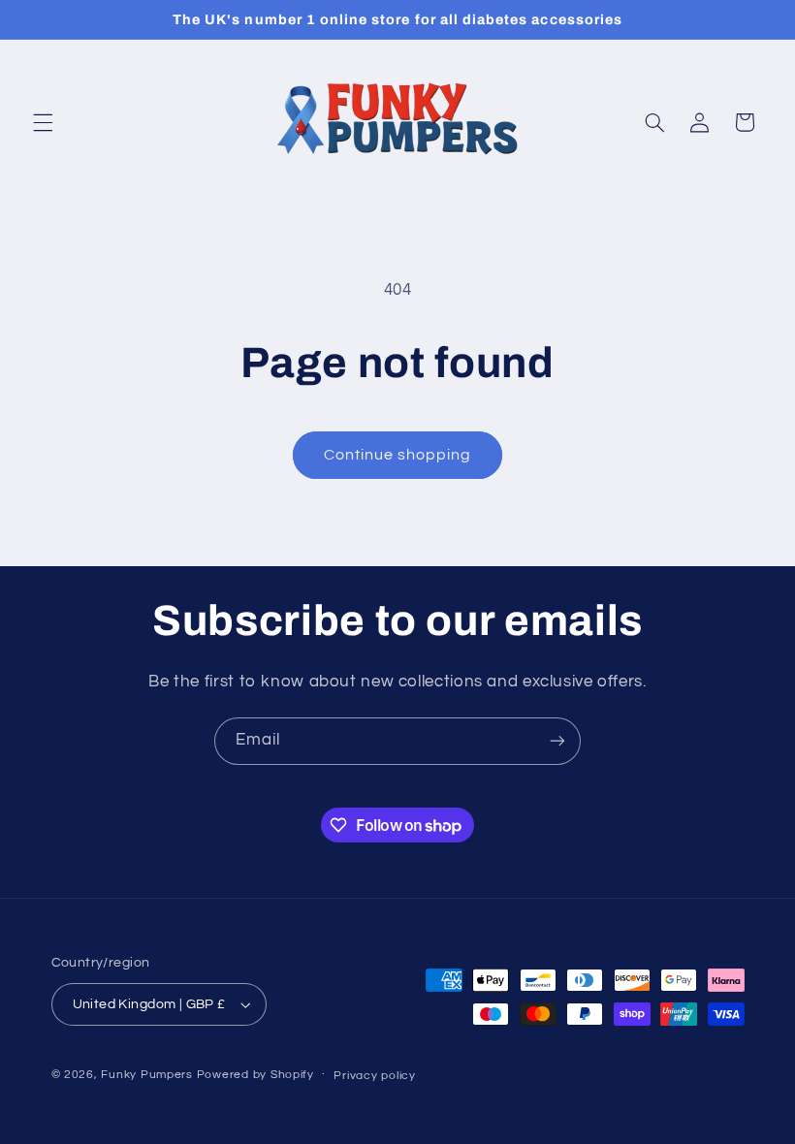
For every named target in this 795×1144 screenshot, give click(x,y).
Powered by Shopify (255, 1074)
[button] (42, 122)
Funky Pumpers (147, 1074)
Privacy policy (374, 1075)
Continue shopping (398, 454)
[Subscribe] (557, 741)
